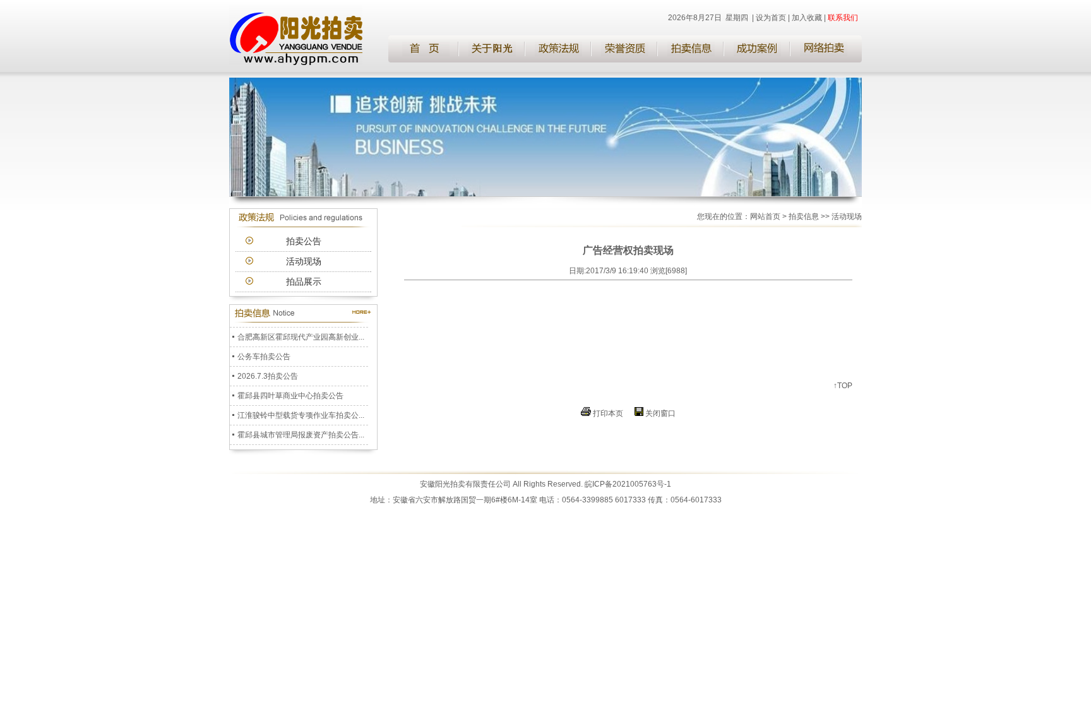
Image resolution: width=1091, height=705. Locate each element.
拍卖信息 (804, 216)
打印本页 (608, 413)
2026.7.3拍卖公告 (267, 373)
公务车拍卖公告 (263, 353)
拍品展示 (303, 281)
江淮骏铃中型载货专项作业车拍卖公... (300, 412)
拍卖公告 (303, 241)
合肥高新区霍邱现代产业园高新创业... (300, 333)
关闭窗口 (660, 413)
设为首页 (771, 17)
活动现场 (303, 261)
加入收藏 (807, 17)
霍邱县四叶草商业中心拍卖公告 (290, 392)
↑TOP (842, 385)
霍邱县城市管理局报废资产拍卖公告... (300, 431)
